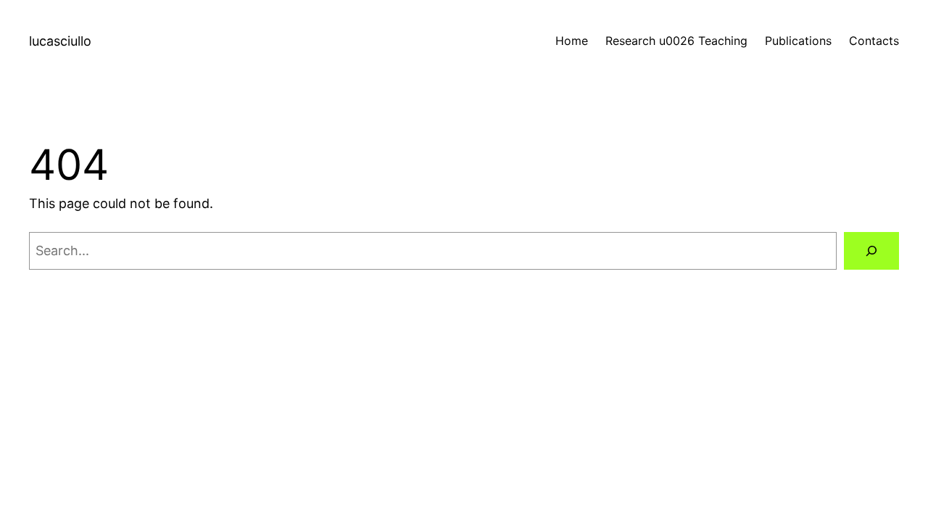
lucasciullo (60, 41)
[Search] (871, 251)
